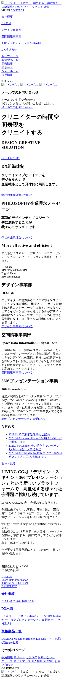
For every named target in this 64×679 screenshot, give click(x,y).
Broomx (30, 638)
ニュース (7, 661)
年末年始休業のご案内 (29, 434)
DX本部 (7, 608)
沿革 (31, 601)
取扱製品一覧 (9, 59)
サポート (7, 67)
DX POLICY (9, 586)
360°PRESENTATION (14, 583)
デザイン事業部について (17, 326)
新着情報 (7, 63)
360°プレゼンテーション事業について (25, 418)
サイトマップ (22, 661)
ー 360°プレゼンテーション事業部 (27, 619)
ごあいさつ (8, 601)
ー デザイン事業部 (25, 616)
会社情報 (22, 601)
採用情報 (7, 74)
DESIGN (6, 576)
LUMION (7, 638)
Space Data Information (14, 579)
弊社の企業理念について (17, 237)
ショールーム (9, 71)
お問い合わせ (46, 657)
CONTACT (17, 10)
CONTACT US (10, 158)
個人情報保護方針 (42, 661)
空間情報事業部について (17, 372)
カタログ (31, 657)
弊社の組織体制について (17, 194)
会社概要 (8, 593)
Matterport (19, 638)
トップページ (9, 56)
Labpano (41, 638)
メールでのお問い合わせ (17, 107)
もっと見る (8, 463)
